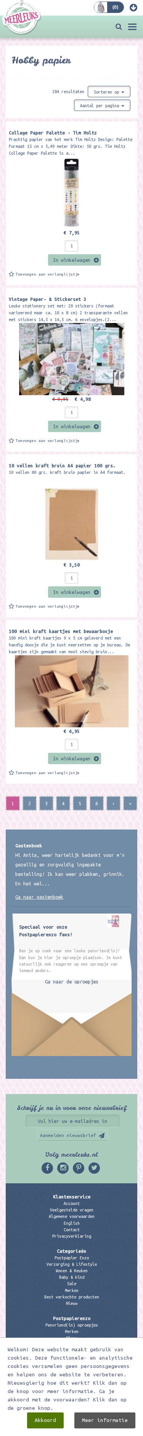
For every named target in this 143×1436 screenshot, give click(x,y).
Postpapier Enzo (72, 1258)
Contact (72, 1229)
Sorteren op (107, 92)
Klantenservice (71, 1196)
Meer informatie (105, 1420)
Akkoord (45, 1420)
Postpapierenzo (71, 1318)
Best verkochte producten (71, 1297)
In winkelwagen (71, 260)
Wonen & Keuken (72, 1270)
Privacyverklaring (71, 1236)
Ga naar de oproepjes (71, 981)
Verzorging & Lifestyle (72, 1264)
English (72, 1223)
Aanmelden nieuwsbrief (68, 1135)
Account (72, 1203)
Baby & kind (71, 1277)
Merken (72, 1290)
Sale (71, 1283)
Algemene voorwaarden (72, 1216)
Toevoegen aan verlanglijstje (48, 274)
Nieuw (71, 1303)
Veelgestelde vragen (71, 1210)
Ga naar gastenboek (39, 896)
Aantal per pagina (100, 105)
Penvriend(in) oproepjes (71, 1325)
